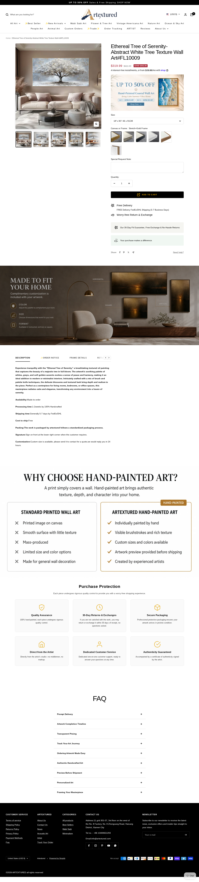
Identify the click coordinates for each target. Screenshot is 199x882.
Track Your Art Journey (68, 743)
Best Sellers (67, 825)
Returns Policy (12, 829)
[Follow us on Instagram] (95, 845)
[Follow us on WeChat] (115, 845)
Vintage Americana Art (130, 23)
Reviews (145, 28)
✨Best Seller (33, 23)
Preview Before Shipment (69, 773)
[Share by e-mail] (133, 252)
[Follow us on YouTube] (108, 845)
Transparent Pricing (67, 734)
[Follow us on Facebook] (89, 845)
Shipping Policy (13, 825)
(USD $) (173, 14)
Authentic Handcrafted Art (70, 763)
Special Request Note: (121, 159)
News (39, 829)
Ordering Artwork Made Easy (71, 753)
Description (22, 358)
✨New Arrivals (54, 23)
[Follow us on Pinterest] (102, 845)
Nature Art (154, 23)
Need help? (178, 252)
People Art (37, 28)
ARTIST (131, 28)
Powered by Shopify (57, 858)
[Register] (186, 835)
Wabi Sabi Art (78, 23)
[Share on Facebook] (119, 252)
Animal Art (54, 28)
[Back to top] (187, 860)
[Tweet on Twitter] (128, 252)
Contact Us (42, 825)
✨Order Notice (49, 358)
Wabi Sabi (67, 829)
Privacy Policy (12, 833)
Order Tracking (113, 28)
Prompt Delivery (65, 714)
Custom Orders (74, 28)
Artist (39, 838)
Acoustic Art (42, 833)
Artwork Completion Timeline (71, 724)
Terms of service (13, 820)
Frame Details (78, 358)
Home (8, 38)
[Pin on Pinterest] (124, 252)
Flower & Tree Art (101, 23)
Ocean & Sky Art (174, 23)
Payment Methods (14, 838)
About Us (161, 28)
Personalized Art (65, 782)
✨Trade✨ (93, 28)
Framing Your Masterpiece (70, 792)
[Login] (185, 14)
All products (67, 820)
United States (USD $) (16, 858)
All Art (14, 23)
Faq (7, 842)
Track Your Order (45, 842)
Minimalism (67, 833)
